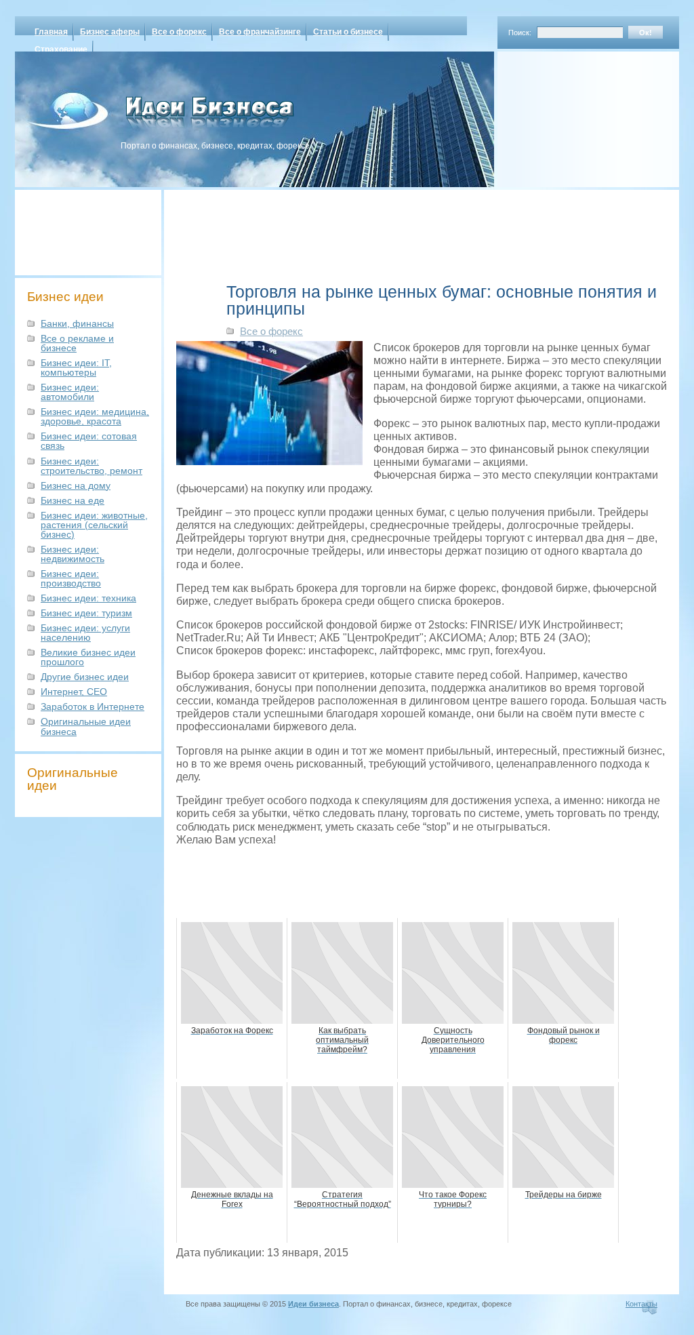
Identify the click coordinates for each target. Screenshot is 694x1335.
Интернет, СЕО (74, 691)
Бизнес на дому (75, 485)
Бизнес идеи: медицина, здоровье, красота (95, 416)
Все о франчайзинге (260, 32)
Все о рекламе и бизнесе (77, 343)
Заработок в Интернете (92, 706)
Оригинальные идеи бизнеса (86, 726)
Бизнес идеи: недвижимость (72, 554)
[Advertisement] (571, 114)
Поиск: (519, 32)
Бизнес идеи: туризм (86, 612)
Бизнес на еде (72, 500)
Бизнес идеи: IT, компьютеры (76, 367)
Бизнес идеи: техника (88, 598)
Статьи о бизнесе (348, 32)
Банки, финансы (77, 323)
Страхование (61, 49)
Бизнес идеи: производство (71, 578)
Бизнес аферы (110, 32)
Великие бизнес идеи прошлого (88, 657)
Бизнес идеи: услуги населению (85, 632)
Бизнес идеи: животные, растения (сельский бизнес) (94, 525)
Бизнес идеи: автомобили (70, 392)
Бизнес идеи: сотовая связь (89, 441)
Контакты (641, 1304)
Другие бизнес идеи (85, 676)
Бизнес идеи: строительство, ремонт (91, 466)
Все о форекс (179, 32)
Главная (51, 32)
